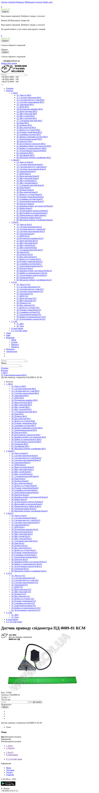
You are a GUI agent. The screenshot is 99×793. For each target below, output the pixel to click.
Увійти (4, 63)
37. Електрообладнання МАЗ (29, 139)
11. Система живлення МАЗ (28, 97)
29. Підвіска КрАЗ (24, 254)
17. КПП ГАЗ (22, 296)
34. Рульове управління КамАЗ (30, 197)
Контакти (10, 349)
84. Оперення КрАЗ (25, 277)
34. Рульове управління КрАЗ (29, 261)
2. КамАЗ (15, 160)
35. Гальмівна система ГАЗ (28, 312)
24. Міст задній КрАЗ (25, 245)
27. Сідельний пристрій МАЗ (29, 121)
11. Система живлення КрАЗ (29, 227)
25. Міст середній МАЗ (26, 118)
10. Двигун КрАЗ (24, 224)
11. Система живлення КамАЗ (29, 164)
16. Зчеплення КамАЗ (26, 171)
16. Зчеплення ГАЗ (24, 294)
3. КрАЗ (14, 222)
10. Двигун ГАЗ (23, 284)
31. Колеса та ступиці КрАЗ (28, 259)
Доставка (10, 770)
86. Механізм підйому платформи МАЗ (33, 157)
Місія (13, 340)
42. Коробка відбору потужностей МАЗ (33, 146)
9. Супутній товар (19, 331)
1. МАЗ (14, 93)
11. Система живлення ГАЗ (28, 287)
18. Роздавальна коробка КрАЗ (29, 238)
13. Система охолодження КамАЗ (31, 169)
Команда (15, 347)
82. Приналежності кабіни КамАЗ (31, 215)
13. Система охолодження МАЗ (30, 102)
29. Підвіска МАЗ (24, 125)
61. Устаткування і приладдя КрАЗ (31, 275)
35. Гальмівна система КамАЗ (29, 199)
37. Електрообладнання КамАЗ (30, 201)
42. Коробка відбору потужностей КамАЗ (34, 206)
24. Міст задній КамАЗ (26, 181)
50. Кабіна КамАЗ (24, 208)
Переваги (20, 2)
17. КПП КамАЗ (23, 174)
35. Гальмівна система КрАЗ (29, 264)
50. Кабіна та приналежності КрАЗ (31, 273)
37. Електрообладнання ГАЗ (28, 314)
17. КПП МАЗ (22, 107)
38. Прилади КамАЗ (25, 204)
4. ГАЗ (14, 282)
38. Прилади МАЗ (24, 141)
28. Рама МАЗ (22, 123)
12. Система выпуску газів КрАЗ (30, 229)
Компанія (10, 337)
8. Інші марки (17, 328)
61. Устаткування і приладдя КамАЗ (32, 211)
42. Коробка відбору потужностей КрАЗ (34, 271)
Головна (9, 88)
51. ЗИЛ (20, 324)
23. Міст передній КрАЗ (27, 243)
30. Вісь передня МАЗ (26, 127)
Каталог (9, 91)
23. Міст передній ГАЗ (26, 301)
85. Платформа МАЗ (25, 155)
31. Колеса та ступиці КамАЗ (29, 194)
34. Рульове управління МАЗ (29, 132)
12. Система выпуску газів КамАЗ (31, 167)
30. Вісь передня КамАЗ (27, 192)
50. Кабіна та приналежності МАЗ (31, 148)
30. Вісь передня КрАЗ (26, 257)
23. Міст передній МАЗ (26, 114)
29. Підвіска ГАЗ (23, 303)
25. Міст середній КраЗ (26, 247)
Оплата (4, 2)
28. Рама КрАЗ (22, 252)
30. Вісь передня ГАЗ (25, 305)
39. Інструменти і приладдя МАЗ (30, 144)
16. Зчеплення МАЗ (25, 104)
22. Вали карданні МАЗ (26, 111)
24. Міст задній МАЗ (25, 116)
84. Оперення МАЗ (24, 153)
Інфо (8, 335)
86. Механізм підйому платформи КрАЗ (34, 280)
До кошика (37, 702)
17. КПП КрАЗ (23, 236)
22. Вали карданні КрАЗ (27, 241)
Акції (8, 333)
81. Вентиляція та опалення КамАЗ (31, 213)
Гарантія (11, 2)
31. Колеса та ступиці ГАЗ (27, 307)
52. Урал (20, 326)
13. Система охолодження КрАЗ (30, 231)
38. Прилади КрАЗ (24, 268)
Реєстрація (12, 63)
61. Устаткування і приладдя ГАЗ (30, 319)
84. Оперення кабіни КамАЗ (28, 217)
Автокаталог (11, 351)
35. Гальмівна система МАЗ (28, 134)
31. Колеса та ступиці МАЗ (28, 130)
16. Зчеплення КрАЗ (25, 234)
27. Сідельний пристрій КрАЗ (29, 250)
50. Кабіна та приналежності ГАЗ (31, 317)
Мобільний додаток (33, 2)
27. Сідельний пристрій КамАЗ (30, 185)
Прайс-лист (48, 2)
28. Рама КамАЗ (23, 187)
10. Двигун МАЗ (23, 95)
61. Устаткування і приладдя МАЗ (31, 151)
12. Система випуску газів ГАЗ (30, 289)
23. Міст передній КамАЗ (27, 178)
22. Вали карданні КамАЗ (27, 176)
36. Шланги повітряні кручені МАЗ (32, 137)
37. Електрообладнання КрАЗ (29, 266)
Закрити (5, 12)
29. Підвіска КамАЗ (25, 190)
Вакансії (15, 344)
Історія (14, 342)
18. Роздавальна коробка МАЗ (29, 109)
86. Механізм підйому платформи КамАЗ (34, 220)
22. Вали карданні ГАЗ (26, 298)
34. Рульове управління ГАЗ (28, 310)
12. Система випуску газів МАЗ (30, 100)
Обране (5, 707)
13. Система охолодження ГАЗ (29, 291)
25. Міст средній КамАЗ (27, 183)
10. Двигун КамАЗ (24, 162)
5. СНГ (14, 321)
